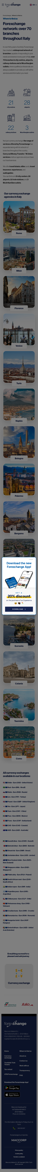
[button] (32, 559)
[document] (19, 586)
